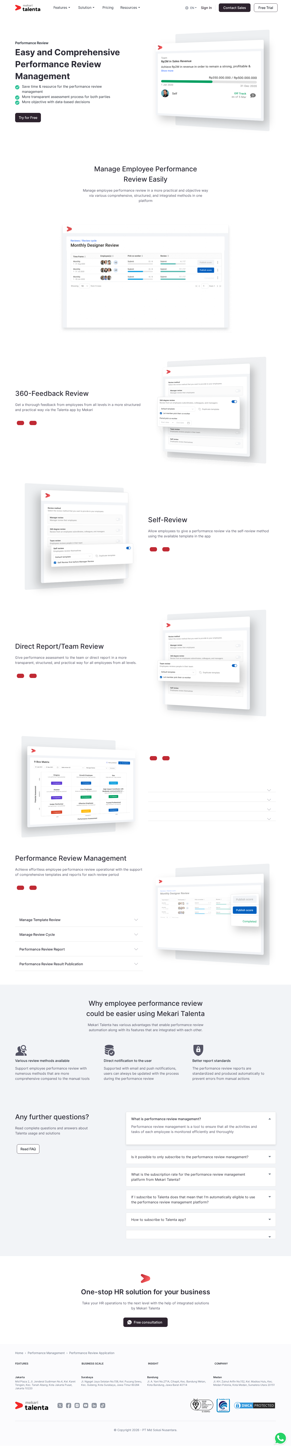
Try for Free (28, 117)
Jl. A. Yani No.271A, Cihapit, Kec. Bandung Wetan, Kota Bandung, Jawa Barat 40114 (176, 1383)
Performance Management (46, 1353)
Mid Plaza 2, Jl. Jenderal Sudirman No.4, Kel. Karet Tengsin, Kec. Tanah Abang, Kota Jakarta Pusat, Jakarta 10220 (45, 1385)
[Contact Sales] (279, 1438)
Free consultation (148, 1322)
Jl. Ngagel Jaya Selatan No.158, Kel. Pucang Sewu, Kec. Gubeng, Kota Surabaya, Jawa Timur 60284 (111, 1383)
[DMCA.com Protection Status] (254, 1405)
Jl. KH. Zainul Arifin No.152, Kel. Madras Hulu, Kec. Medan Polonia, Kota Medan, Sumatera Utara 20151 (244, 1383)
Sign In (206, 8)
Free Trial (265, 8)
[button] (191, 7)
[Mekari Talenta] (34, 7)
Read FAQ (28, 1149)
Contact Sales (234, 8)
